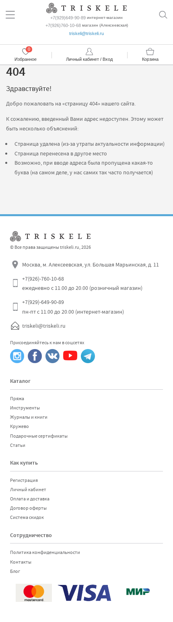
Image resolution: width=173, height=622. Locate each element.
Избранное (25, 59)
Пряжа (17, 398)
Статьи (17, 445)
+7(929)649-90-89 (68, 17)
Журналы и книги (28, 417)
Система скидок (27, 517)
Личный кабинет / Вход (89, 59)
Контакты (20, 562)
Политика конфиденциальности (45, 552)
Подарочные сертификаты (39, 436)
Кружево (19, 426)
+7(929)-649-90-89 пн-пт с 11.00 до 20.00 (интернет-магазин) (73, 306)
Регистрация (24, 480)
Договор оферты (28, 508)
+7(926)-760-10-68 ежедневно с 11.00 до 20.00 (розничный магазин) (82, 283)
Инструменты (25, 408)
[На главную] (86, 7)
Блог (15, 571)
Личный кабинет (28, 489)
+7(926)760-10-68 (63, 25)
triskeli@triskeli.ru (86, 33)
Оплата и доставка (29, 499)
